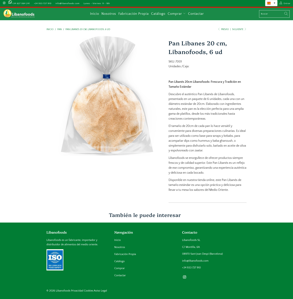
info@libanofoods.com (67, 3)
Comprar (175, 14)
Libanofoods (63, 290)
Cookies (88, 290)
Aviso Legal (100, 290)
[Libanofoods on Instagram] (4, 3)
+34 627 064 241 (21, 3)
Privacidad (77, 290)
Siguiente (238, 29)
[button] (271, 3)
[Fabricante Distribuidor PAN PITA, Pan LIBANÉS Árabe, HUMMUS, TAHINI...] (19, 14)
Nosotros (108, 14)
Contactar (196, 14)
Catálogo (158, 14)
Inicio (94, 14)
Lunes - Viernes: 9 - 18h (97, 3)
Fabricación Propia (133, 14)
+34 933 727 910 (42, 3)
